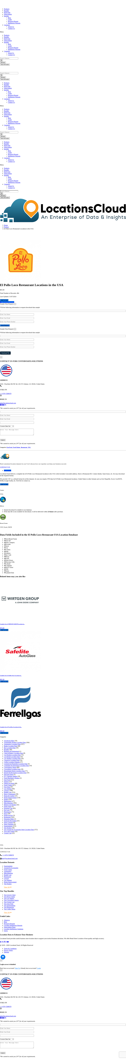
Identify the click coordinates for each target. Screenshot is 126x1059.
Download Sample (8, 302)
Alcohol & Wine (9, 741)
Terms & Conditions (10, 948)
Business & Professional (11, 751)
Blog (9, 18)
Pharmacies (7, 812)
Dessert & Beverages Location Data (15, 773)
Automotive (7, 871)
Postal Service (8, 815)
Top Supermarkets (9, 905)
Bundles (6, 11)
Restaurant (7, 817)
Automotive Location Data (12, 744)
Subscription (8, 14)
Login (39, 968)
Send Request (5, 325)
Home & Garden (9, 796)
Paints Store (7, 806)
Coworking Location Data (12, 769)
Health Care (7, 792)
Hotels (6, 799)
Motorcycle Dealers (10, 805)
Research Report (13, 21)
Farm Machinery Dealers (11, 778)
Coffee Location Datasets (12, 762)
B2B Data (7, 12)
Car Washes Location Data (12, 758)
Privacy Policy (8, 950)
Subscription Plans (9, 927)
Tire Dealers (8, 828)
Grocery (6, 790)
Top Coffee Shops (9, 909)
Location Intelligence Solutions (13, 929)
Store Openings (9, 824)
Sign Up (17, 968)
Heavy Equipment (9, 794)
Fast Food (7, 780)
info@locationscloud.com (8, 403)
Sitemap (6, 952)
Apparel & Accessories (11, 868)
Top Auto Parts (8, 904)
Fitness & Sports (9, 783)
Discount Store (8, 774)
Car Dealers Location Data (12, 755)
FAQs (6, 931)
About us (7, 920)
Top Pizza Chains (9, 897)
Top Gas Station (9, 898)
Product (6, 227)
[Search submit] (1, 60)
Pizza (5, 813)
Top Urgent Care (9, 902)
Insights (6, 16)
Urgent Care (8, 833)
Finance (6, 781)
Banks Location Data (10, 746)
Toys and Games (9, 831)
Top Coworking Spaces (11, 900)
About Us (11, 27)
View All (7, 887)
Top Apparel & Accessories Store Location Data (19, 829)
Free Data (7, 787)
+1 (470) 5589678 (5, 393)
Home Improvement (10, 797)
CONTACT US (5, 467)
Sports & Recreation (10, 821)
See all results (5, 64)
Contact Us (11, 28)
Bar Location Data (9, 748)
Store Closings (8, 822)
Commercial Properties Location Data (15, 764)
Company (7, 25)
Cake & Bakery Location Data (13, 753)
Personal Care (8, 808)
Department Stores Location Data (14, 771)
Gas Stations (8, 789)
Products (6, 9)
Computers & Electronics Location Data (16, 765)
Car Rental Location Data (12, 757)
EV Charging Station (10, 776)
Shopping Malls (9, 819)
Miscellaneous (8, 803)
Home (6, 225)
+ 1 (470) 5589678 (8, 855)
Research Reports (9, 924)
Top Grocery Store (10, 895)
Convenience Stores (10, 767)
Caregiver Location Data (11, 760)
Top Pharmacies (9, 907)
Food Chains (8, 785)
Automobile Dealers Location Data (15, 742)
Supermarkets (8, 826)
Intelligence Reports (14, 23)
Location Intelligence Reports (13, 925)
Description (7, 470)
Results (3, 62)
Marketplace (8, 801)
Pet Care (6, 810)
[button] (63, 32)
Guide (10, 19)
